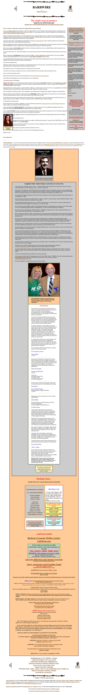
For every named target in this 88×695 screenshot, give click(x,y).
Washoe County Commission (35, 512)
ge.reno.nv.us (39, 683)
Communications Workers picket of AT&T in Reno (15, 32)
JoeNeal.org (41, 680)
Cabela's (37, 669)
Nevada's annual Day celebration (57, 142)
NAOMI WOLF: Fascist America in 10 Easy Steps (44, 587)
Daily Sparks (27, 686)
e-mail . (23, 121)
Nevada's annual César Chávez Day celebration (22, 682)
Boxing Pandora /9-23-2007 (54, 522)
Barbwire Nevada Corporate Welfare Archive (44, 665)
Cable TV (42, 669)
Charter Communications (37, 40)
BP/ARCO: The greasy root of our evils (44, 553)
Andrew (70, 95)
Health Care (65, 669)
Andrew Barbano (55, 493)
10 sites (46, 499)
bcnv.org (71, 38)
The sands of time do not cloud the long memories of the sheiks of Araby (44, 648)
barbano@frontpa (32, 683)
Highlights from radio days (76, 127)
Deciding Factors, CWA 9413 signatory (51, 688)
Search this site (39, 672)
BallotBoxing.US (52, 661)
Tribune (35, 686)
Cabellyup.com (44, 541)
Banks (27, 669)
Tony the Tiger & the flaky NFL (54, 507)
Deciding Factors (43, 661)
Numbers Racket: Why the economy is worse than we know (48, 580)
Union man (9, 31)
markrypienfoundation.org (21, 246)
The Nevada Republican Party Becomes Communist (46, 644)
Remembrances (19, 256)
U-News (43, 658)
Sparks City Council (35, 511)
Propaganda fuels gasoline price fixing (44, 573)
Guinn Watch (34, 661)
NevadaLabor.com (79, 144)
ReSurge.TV (70, 66)
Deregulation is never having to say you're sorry (53, 510)
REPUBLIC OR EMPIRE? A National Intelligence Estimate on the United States (45, 594)
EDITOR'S (34, 458)
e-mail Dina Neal (38, 97)
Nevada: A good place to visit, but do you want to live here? (54, 514)
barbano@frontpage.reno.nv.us (53, 145)
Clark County (35, 503)
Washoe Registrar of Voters (35, 514)
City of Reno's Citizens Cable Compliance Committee (67, 680)
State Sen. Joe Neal (61, 83)
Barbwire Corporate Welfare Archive (44, 538)
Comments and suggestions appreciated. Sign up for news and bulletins (44, 691)
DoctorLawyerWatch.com (35, 663)
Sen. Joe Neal (52, 660)
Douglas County (35, 507)
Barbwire (58, 496)
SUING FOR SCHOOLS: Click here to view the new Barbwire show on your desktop (76, 31)
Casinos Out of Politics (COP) (40, 660)
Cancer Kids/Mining (51, 669)
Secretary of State (35, 499)
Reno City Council (35, 509)
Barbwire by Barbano (11, 686)
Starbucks (47, 670)
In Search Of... (48, 672)
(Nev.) (31, 686)
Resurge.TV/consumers (38, 670)
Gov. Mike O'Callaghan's (36, 56)
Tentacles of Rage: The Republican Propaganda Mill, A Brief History (48, 621)
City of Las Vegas (35, 505)
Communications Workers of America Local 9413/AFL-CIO (55, 144)
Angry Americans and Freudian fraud (44, 564)
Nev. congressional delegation (35, 492)
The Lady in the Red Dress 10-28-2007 (53, 524)
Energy (59, 669)
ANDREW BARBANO (41, 11)
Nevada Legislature (35, 495)
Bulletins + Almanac (51, 658)
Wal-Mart (53, 670)
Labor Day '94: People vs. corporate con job (46, 640)
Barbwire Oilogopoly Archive (51, 663)
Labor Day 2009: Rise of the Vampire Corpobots (44, 560)
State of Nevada (35, 497)
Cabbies (32, 669)
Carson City (35, 502)
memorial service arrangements (41, 75)
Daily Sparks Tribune (50, 567)
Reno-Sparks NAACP (16, 144)
